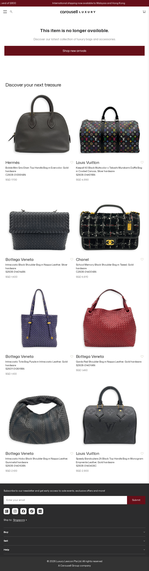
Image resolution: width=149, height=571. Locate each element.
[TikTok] (32, 511)
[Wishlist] (71, 162)
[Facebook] (23, 511)
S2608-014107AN (85, 174)
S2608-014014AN (15, 271)
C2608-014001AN (86, 271)
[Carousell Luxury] (77, 11)
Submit (136, 500)
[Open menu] (5, 11)
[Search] (11, 12)
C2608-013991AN (15, 174)
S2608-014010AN (15, 465)
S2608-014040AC (86, 465)
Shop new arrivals (74, 51)
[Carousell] (7, 511)
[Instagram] (15, 511)
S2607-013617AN (14, 368)
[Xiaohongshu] (40, 511)
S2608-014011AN (85, 365)
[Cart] (144, 12)
